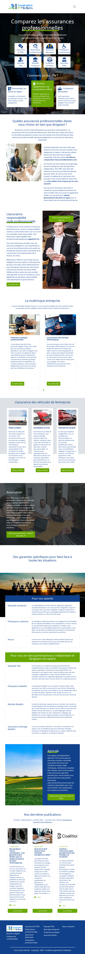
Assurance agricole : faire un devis (62, 797)
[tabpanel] (24, 351)
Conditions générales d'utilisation (58, 950)
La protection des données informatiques (21, 339)
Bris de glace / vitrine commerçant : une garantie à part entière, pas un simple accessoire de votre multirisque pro (17, 856)
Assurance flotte (50, 935)
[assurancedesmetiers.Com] (21, 6)
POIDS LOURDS (15, 428)
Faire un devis (17, 470)
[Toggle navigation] (74, 7)
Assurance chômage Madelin (17, 728)
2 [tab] (42, 390)
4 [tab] (46, 390)
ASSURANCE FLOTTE (41, 428)
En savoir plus (13, 284)
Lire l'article (17, 911)
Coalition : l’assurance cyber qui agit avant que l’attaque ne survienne (66, 853)
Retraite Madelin (15, 704)
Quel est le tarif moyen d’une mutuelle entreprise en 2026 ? (42, 852)
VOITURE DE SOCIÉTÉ (66, 428)
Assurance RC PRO (32, 926)
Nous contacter (68, 926)
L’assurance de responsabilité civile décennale (59, 339)
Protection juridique (52, 932)
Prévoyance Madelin (17, 686)
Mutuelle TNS (14, 665)
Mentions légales (13, 933)
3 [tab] (44, 390)
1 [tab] (40, 390)
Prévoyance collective (18, 621)
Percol (11, 639)
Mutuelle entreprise (17, 605)
